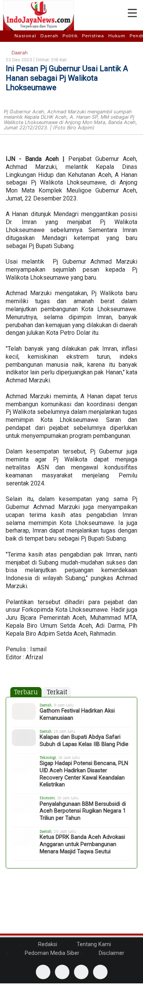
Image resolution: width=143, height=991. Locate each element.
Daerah (49, 36)
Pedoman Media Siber (51, 953)
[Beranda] (8, 36)
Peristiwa (93, 36)
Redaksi (47, 944)
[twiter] (81, 972)
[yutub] (62, 972)
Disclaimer (110, 953)
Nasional (25, 36)
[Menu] (132, 13)
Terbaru (26, 692)
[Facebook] (43, 972)
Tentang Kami (93, 944)
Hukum (116, 36)
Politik (70, 36)
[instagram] (100, 972)
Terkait (57, 692)
